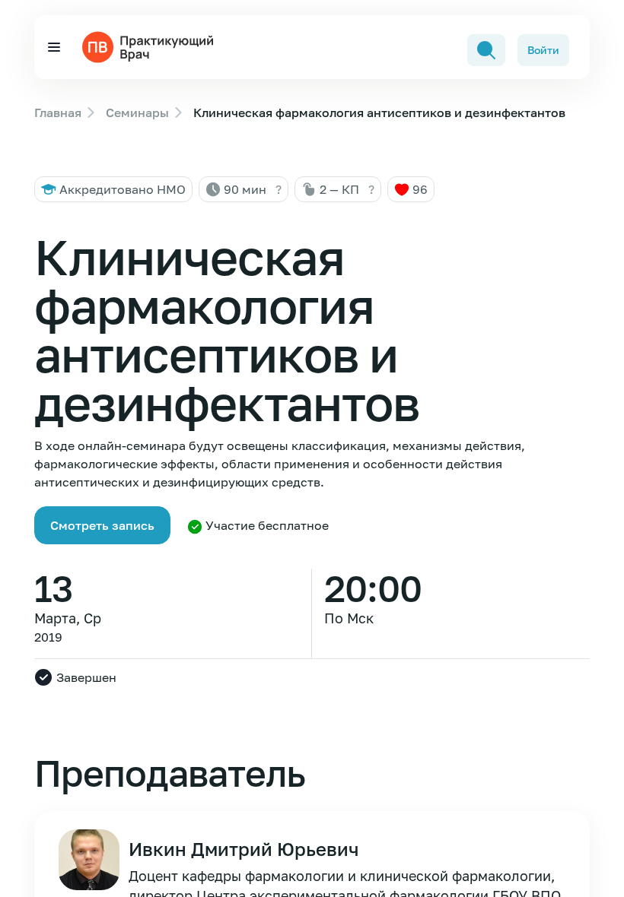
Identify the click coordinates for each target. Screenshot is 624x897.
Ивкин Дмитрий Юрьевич (243, 849)
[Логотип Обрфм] (150, 45)
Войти (543, 49)
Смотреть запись (102, 525)
